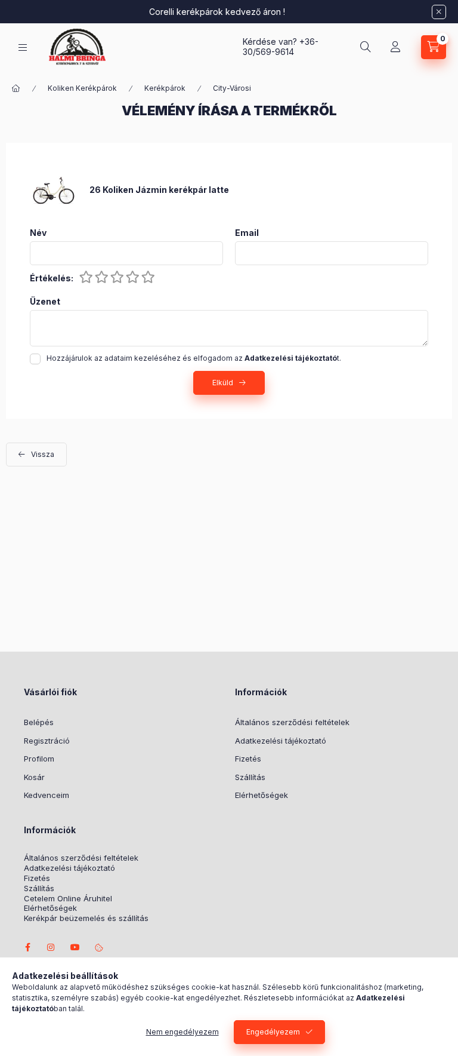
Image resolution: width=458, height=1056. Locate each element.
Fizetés (248, 758)
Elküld (222, 382)
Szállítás (250, 777)
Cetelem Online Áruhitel (68, 898)
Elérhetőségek (261, 795)
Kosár (34, 777)
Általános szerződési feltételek (292, 722)
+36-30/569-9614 (280, 46)
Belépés (39, 722)
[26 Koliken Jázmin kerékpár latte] (54, 189)
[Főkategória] (16, 88)
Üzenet (45, 301)
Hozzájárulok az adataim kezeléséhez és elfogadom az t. (194, 358)
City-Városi (232, 88)
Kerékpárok (164, 88)
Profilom (39, 758)
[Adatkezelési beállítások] (99, 947)
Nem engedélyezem (182, 1031)
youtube (75, 947)
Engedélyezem (273, 1031)
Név (38, 233)
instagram (51, 947)
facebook (27, 947)
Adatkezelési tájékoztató (280, 740)
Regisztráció (47, 740)
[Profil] (395, 47)
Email (247, 233)
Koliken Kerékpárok (82, 88)
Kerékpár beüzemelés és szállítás (86, 918)
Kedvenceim (46, 795)
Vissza (42, 454)
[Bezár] (439, 12)
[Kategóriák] (22, 47)
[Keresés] (365, 47)
